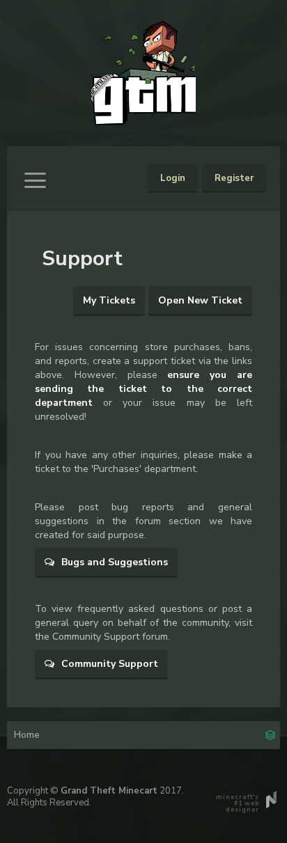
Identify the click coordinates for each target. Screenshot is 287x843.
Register (234, 178)
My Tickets (109, 300)
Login (172, 178)
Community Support (108, 663)
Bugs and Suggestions (113, 562)
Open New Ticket (200, 300)
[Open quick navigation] (270, 733)
